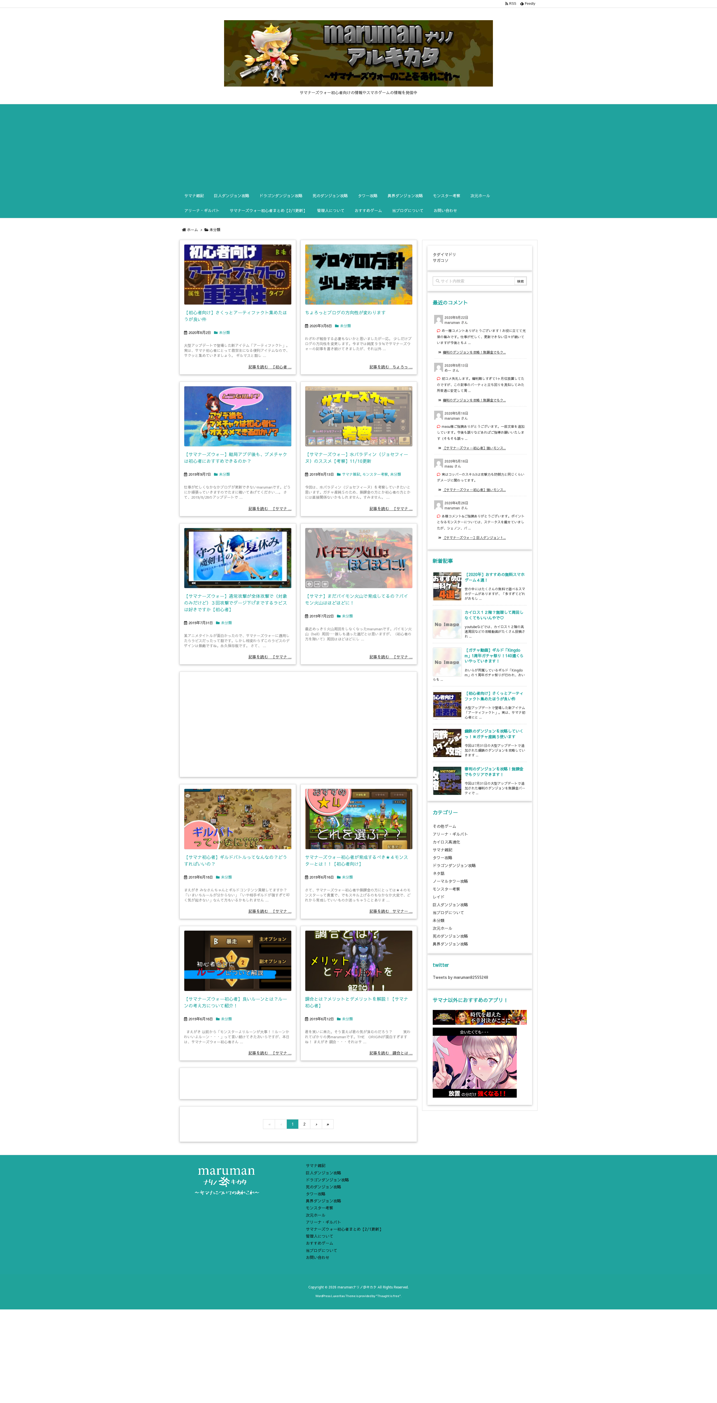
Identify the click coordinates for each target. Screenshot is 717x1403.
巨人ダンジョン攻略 (450, 904)
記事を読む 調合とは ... (391, 1053)
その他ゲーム (444, 826)
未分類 (224, 332)
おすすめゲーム (319, 1243)
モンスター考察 (375, 474)
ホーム (192, 229)
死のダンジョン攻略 (450, 936)
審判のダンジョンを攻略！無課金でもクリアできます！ (494, 771)
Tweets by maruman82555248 (460, 977)
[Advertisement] (358, 146)
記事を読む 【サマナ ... (270, 508)
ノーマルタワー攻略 (450, 881)
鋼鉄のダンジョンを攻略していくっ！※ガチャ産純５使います (494, 733)
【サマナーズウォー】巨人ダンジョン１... (474, 537)
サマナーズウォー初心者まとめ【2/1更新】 (344, 1229)
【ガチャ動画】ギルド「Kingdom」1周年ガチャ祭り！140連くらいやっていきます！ (494, 655)
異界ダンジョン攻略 (450, 944)
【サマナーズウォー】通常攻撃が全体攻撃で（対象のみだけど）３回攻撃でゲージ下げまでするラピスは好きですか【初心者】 (235, 602)
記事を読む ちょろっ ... (391, 367)
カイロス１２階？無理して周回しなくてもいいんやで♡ (494, 615)
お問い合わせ (317, 1257)
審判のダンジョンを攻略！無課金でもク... (474, 352)
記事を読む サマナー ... (391, 911)
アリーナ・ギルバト (450, 834)
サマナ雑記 (351, 474)
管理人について (319, 1236)
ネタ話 (438, 873)
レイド (438, 897)
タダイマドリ (444, 254)
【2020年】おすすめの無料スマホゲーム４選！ (495, 577)
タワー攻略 (442, 857)
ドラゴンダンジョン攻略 (454, 865)
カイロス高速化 (446, 842)
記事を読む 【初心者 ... (270, 367)
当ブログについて (448, 912)
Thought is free (388, 1296)
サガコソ (440, 260)
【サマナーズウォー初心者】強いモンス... (474, 448)
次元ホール (442, 928)
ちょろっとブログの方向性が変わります (345, 312)
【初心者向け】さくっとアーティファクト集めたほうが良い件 (494, 696)
